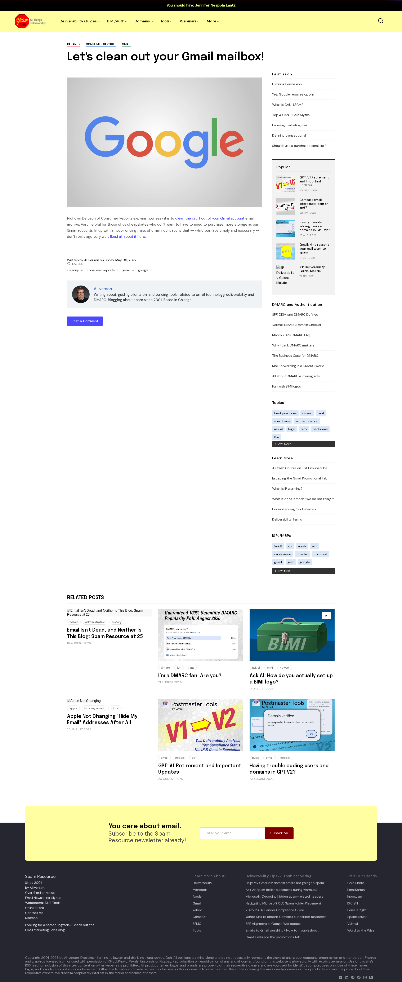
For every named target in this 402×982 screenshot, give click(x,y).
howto (284, 667)
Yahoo (197, 910)
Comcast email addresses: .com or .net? (313, 204)
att (314, 546)
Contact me (34, 913)
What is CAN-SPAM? (287, 104)
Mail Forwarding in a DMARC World (298, 366)
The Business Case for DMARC (295, 355)
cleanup (73, 44)
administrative (95, 622)
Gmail (197, 903)
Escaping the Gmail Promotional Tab (299, 478)
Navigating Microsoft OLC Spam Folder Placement (283, 903)
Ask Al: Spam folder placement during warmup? (282, 890)
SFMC (197, 924)
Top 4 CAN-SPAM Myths (291, 115)
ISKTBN (352, 903)
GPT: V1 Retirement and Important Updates (314, 181)
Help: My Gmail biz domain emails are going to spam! (285, 883)
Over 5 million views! (40, 892)
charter (302, 554)
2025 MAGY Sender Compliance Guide (275, 910)
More (211, 21)
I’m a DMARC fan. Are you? (190, 675)
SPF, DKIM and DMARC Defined (295, 314)
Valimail (352, 924)
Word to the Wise (360, 930)
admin (74, 622)
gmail (126, 44)
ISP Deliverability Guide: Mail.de (312, 269)
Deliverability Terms (287, 519)
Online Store (34, 908)
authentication (306, 421)
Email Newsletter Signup (43, 897)
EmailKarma (356, 890)
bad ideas (320, 429)
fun (179, 667)
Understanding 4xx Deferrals (294, 509)
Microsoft (200, 890)
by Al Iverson (35, 887)
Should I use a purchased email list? (299, 145)
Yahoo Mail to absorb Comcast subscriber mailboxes (286, 917)
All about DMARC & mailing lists (296, 376)
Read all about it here (127, 236)
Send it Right (357, 910)
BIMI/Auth (115, 21)
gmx (290, 562)
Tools (165, 21)
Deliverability (202, 883)
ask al (278, 429)
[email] (339, 977)
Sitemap (31, 918)
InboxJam (354, 896)
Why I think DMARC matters (293, 345)
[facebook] (358, 977)
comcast (320, 554)
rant (321, 413)
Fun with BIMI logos (286, 386)
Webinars (188, 21)
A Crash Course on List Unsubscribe (299, 468)
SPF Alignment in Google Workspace (273, 924)
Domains (142, 21)
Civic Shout (356, 883)
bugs (255, 758)
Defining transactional (289, 135)
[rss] (370, 977)
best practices (285, 413)
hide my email (94, 708)
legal (291, 429)
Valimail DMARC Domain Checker (296, 325)
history (117, 622)
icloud (115, 708)
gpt (194, 758)
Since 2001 (33, 882)
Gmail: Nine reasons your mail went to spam (314, 249)
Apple (197, 896)
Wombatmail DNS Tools (43, 903)
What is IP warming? (287, 488)
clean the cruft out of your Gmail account (209, 218)
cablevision (282, 554)
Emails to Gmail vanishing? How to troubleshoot (282, 930)
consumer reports (101, 44)
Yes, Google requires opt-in (293, 94)
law (276, 437)
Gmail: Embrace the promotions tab (273, 937)
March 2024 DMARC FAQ (291, 335)
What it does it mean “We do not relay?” (303, 499)
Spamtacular (357, 917)
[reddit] (351, 977)
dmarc (307, 413)
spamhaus (282, 421)
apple (302, 546)
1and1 (278, 546)
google (143, 270)
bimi (304, 429)
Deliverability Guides (78, 21)
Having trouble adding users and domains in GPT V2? (314, 226)
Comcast (200, 917)
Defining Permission (287, 84)
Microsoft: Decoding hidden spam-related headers (284, 896)
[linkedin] (345, 977)
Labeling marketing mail (289, 125)
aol (290, 546)
